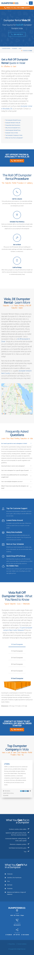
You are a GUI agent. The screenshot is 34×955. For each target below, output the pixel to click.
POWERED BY (27, 50)
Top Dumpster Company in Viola (13, 135)
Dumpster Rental (6, 48)
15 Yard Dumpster (17, 651)
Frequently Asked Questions (12, 125)
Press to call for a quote (18, 8)
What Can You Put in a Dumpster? (14, 138)
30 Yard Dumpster (17, 664)
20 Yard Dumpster (17, 658)
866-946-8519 (18, 161)
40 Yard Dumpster (17, 671)
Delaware (14, 48)
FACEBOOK (9, 934)
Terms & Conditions (21, 944)
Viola (20, 48)
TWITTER (17, 934)
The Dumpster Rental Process (13, 120)
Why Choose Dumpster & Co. (12, 127)
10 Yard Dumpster (17, 644)
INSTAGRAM (26, 934)
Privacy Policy (11, 944)
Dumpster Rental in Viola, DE (12, 122)
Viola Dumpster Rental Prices (13, 130)
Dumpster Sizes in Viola (11, 132)
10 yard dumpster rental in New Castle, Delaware (17, 628)
